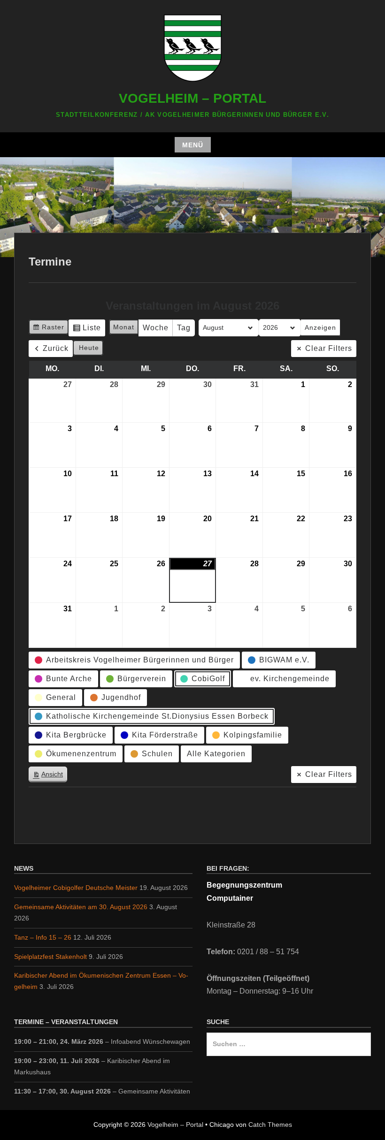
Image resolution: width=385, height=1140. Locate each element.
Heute (89, 347)
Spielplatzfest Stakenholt (50, 956)
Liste (86, 330)
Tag (184, 328)
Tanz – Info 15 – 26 (42, 937)
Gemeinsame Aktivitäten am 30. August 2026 (80, 907)
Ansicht (49, 776)
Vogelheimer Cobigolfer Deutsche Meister (76, 887)
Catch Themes (270, 1124)
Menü (192, 145)
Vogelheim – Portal (192, 98)
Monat (123, 327)
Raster (48, 329)
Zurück (56, 348)
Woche (156, 328)
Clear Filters (328, 348)
